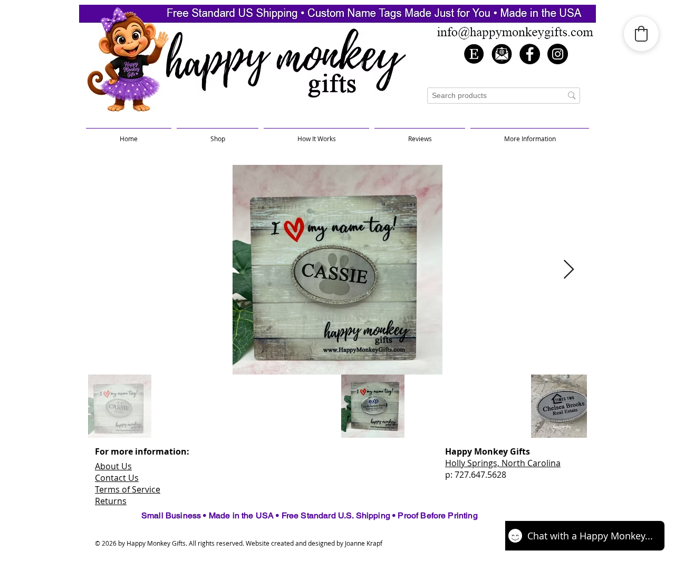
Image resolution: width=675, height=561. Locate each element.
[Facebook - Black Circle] (529, 54)
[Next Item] (569, 270)
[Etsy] (474, 54)
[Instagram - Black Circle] (557, 54)
